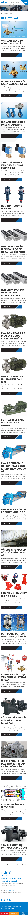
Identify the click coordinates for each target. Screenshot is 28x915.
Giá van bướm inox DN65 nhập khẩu (13, 123)
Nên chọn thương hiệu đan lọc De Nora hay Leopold (13, 249)
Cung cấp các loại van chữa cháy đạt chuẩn (13, 677)
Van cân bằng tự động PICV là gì (12, 42)
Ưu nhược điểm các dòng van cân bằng (14, 83)
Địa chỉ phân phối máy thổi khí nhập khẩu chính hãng (13, 764)
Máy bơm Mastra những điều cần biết (12, 379)
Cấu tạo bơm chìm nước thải (12, 806)
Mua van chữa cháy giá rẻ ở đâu (14, 594)
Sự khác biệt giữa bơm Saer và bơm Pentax (12, 423)
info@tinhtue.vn (9, 892)
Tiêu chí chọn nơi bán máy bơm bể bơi (14, 846)
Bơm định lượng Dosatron (11, 207)
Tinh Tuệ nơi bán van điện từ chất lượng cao (12, 165)
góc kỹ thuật (8, 13)
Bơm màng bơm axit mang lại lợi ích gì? (13, 635)
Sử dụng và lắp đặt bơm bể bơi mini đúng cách (13, 720)
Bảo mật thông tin (17, 906)
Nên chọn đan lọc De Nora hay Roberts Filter (13, 292)
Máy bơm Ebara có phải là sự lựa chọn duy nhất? (13, 336)
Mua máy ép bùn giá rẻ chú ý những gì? (14, 511)
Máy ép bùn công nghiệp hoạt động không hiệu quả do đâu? (13, 467)
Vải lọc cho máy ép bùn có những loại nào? (13, 553)
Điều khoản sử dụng (6, 906)
